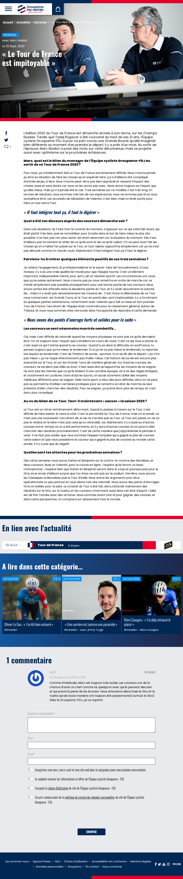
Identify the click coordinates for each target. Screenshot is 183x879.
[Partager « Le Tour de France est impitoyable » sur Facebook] (9, 133)
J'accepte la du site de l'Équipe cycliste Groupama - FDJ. (75, 788)
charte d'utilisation (58, 788)
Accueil (8, 22)
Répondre (150, 672)
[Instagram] (168, 864)
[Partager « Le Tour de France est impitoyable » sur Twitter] (9, 140)
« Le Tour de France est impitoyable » (32, 58)
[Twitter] (159, 864)
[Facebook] (155, 864)
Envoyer (91, 832)
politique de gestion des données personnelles (90, 797)
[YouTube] (164, 864)
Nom (31, 738)
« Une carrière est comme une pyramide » (90, 624)
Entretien (40, 22)
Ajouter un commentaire (41, 713)
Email (31, 754)
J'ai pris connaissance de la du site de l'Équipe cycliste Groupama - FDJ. (89, 799)
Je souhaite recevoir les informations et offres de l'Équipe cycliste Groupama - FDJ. (79, 779)
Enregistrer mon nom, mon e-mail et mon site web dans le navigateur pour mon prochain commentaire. (90, 770)
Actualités (23, 22)
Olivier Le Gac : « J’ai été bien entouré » (28, 624)
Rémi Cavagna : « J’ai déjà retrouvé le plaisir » (147, 622)
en (179, 864)
